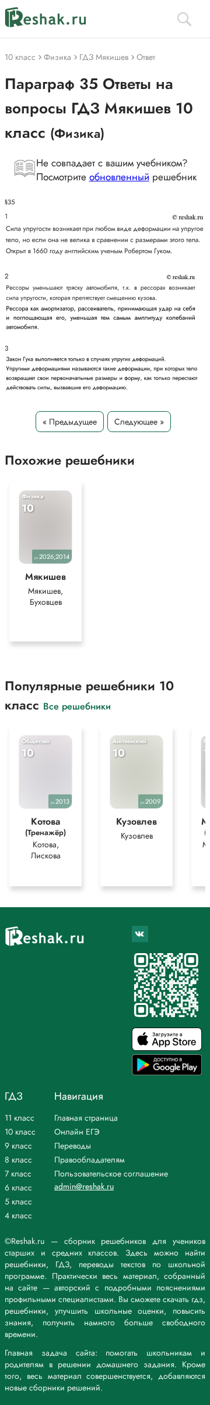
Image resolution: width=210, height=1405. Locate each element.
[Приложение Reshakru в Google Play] (167, 1072)
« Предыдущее (70, 421)
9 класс (18, 1145)
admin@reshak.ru (84, 1186)
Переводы (72, 1145)
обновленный (119, 177)
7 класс (18, 1173)
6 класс (18, 1187)
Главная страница (86, 1118)
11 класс (19, 1118)
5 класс (18, 1201)
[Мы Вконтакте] (140, 934)
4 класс (18, 1215)
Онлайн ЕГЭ (77, 1131)
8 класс (18, 1159)
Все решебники (77, 706)
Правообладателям (89, 1159)
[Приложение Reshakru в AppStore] (167, 1047)
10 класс (20, 1131)
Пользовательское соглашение (111, 1173)
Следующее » (139, 421)
